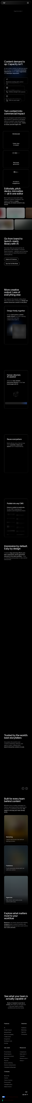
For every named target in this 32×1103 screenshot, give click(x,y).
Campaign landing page (10, 1067)
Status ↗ (22, 1060)
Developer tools (8, 1041)
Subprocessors (8, 1086)
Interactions (7, 1032)
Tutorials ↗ (22, 1056)
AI (4, 1027)
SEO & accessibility (8, 1034)
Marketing (23, 1030)
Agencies (23, 1032)
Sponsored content (9, 1056)
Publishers (23, 1027)
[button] (28, 3)
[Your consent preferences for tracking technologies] (2, 1100)
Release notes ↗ (24, 1058)
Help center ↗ (23, 1054)
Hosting (6, 1043)
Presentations (7, 1051)
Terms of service (8, 1080)
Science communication (10, 1065)
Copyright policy (8, 1084)
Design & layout (8, 1030)
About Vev (6, 1075)
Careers (6, 1078)
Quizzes (6, 1060)
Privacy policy (7, 1082)
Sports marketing (8, 1062)
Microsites (6, 1058)
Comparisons (23, 1051)
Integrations (7, 1039)
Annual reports (7, 1054)
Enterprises (24, 1034)
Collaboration (7, 1036)
